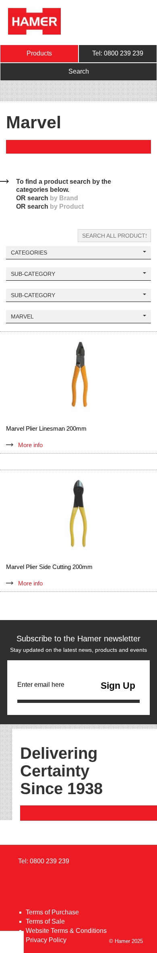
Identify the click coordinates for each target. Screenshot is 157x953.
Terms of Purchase (52, 912)
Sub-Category (33, 274)
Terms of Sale (45, 921)
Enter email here (40, 684)
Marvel (22, 316)
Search (78, 71)
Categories (29, 252)
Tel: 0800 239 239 (117, 53)
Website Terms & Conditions (66, 930)
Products (39, 53)
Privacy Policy (46, 940)
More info (30, 445)
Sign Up (118, 685)
